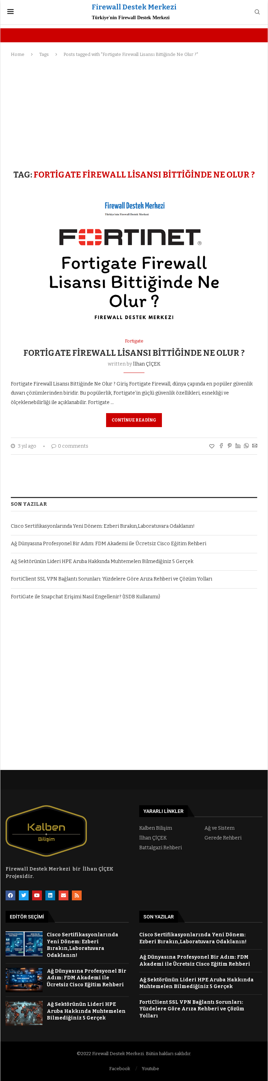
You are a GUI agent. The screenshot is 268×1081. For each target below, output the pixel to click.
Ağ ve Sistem (219, 828)
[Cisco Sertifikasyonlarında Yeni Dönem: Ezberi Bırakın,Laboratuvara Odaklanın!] (24, 943)
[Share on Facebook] (221, 446)
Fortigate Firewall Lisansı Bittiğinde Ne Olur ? (134, 353)
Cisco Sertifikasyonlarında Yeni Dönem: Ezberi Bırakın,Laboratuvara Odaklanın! (103, 526)
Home (17, 54)
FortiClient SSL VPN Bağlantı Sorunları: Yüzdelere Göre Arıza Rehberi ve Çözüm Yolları (111, 579)
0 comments (73, 446)
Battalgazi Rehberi (160, 847)
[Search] (257, 12)
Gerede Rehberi (222, 838)
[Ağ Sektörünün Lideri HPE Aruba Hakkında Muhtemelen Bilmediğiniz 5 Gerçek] (24, 1013)
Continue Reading (134, 420)
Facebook (119, 1068)
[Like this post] (211, 446)
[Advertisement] (134, 114)
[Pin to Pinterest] (229, 446)
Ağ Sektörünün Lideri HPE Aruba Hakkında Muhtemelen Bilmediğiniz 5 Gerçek (102, 561)
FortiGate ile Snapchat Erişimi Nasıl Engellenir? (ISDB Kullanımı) (85, 597)
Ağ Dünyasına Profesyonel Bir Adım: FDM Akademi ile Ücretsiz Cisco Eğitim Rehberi (108, 544)
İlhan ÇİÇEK (147, 364)
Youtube (150, 1068)
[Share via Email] (254, 446)
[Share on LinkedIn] (238, 446)
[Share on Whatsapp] (246, 446)
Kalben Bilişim (155, 828)
